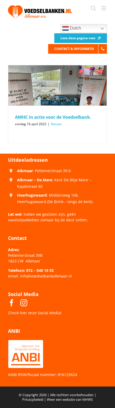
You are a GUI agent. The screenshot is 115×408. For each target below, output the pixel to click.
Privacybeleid (32, 399)
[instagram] (23, 302)
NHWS (87, 399)
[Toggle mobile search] (93, 8)
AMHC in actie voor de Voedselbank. (53, 117)
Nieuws (56, 124)
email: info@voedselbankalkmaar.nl (40, 276)
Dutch (75, 28)
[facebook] (11, 302)
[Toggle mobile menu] (104, 8)
